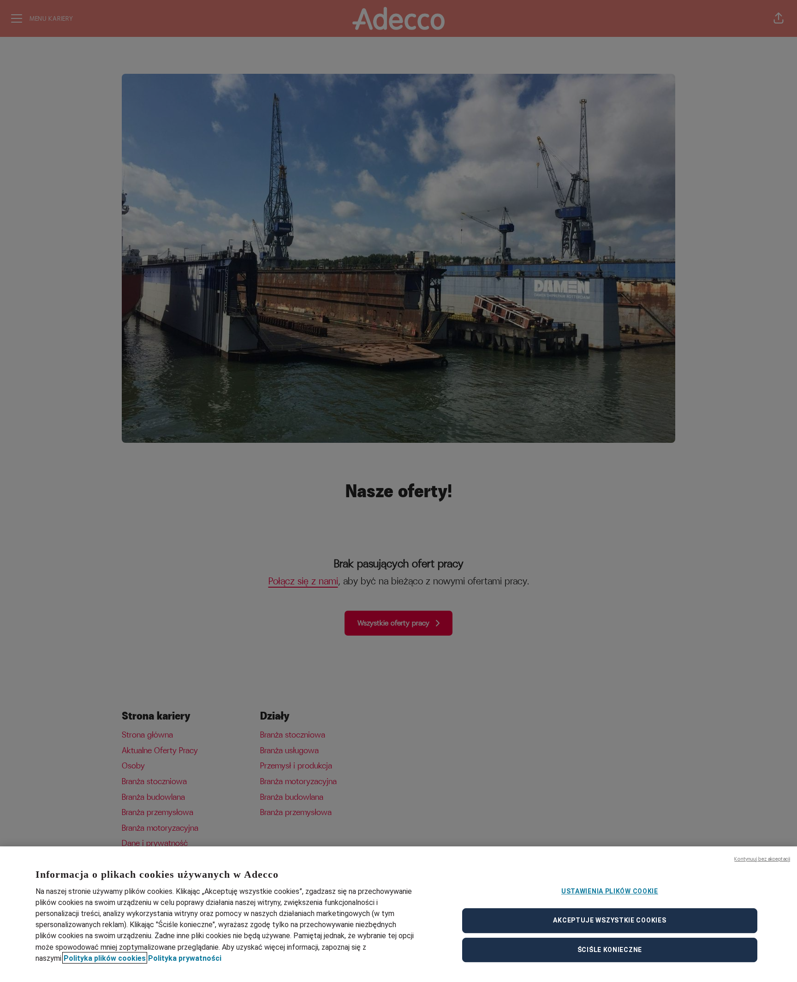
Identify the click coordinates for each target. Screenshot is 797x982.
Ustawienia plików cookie (609, 891)
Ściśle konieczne (609, 949)
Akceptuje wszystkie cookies (609, 920)
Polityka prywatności (184, 957)
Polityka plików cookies (105, 957)
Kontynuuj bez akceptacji (762, 859)
